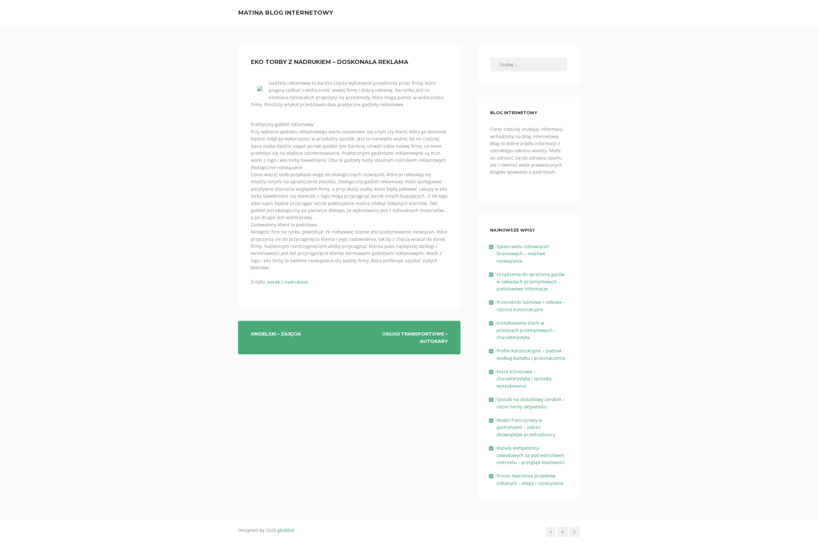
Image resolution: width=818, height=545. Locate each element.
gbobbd (285, 530)
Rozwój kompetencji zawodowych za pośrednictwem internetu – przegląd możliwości (531, 455)
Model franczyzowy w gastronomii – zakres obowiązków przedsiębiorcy (526, 427)
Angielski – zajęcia (276, 334)
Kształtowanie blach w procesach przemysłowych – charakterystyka (526, 330)
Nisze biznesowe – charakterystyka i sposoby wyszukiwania (524, 378)
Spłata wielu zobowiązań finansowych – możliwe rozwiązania (523, 253)
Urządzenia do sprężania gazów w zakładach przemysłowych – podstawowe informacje (531, 281)
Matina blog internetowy (285, 12)
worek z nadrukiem (287, 282)
